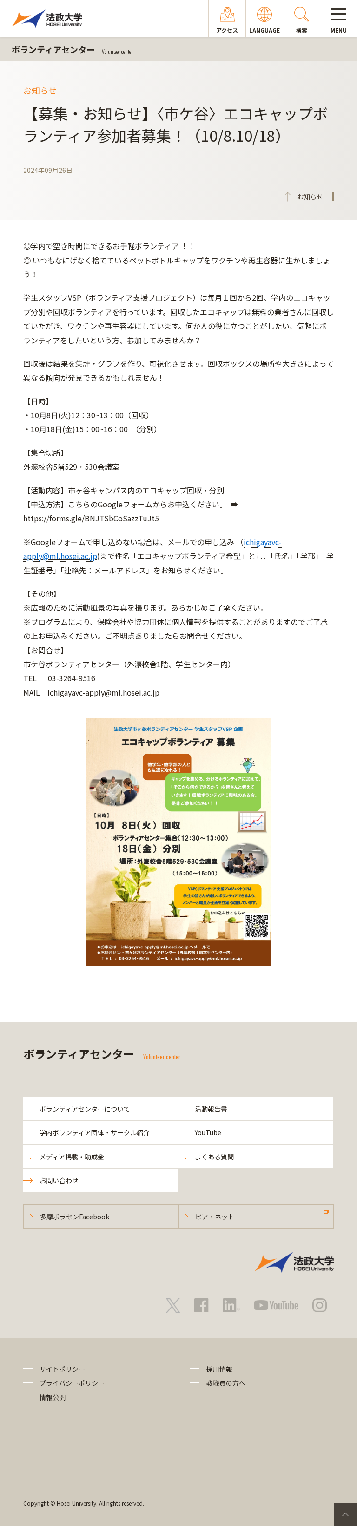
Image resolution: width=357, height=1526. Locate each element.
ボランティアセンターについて (85, 1108)
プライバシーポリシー (72, 1383)
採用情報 (219, 1369)
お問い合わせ (59, 1180)
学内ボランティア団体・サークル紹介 (95, 1132)
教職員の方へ (225, 1383)
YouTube (208, 1132)
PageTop (345, 1514)
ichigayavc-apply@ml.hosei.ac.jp (104, 692)
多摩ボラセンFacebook (74, 1216)
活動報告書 (211, 1108)
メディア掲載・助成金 (72, 1156)
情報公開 (53, 1397)
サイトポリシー (62, 1369)
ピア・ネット (214, 1216)
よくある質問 (214, 1156)
